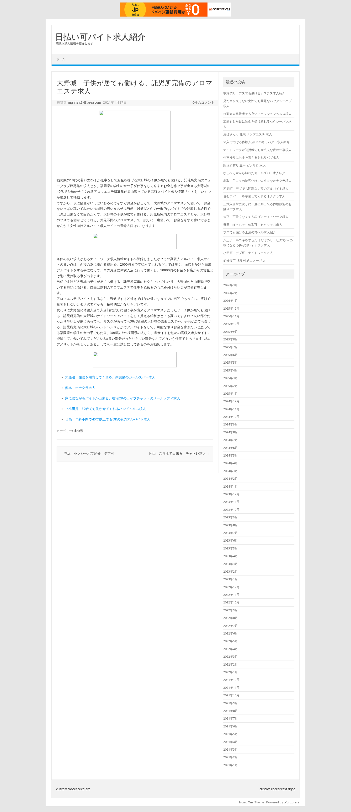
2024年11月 (231, 409)
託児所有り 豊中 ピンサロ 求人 (244, 165)
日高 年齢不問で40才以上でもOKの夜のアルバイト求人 (107, 419)
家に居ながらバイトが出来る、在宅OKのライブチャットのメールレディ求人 (122, 398)
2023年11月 (231, 501)
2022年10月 (231, 602)
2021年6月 (230, 726)
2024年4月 (230, 463)
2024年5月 (230, 455)
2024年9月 (230, 424)
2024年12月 (231, 401)
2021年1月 (230, 765)
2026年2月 (230, 293)
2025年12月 (231, 308)
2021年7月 (230, 718)
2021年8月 (230, 710)
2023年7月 (230, 532)
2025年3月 (230, 378)
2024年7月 (230, 439)
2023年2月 (230, 571)
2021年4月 (230, 741)
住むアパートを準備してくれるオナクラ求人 (254, 196)
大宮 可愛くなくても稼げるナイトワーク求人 (255, 216)
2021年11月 (231, 687)
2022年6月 (230, 633)
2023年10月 (231, 509)
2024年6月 (230, 447)
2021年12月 (231, 679)
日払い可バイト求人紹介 (100, 36)
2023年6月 (230, 540)
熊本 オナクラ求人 (80, 388)
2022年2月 (230, 664)
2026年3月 (230, 285)
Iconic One (246, 802)
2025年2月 (230, 385)
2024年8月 (230, 432)
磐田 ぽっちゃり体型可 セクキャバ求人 (252, 224)
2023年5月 (230, 548)
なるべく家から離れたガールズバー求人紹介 (254, 173)
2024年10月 (231, 416)
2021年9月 (230, 703)
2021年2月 (230, 757)
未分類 (78, 430)
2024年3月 (230, 471)
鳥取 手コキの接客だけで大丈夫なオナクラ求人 (257, 180)
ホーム (60, 59)
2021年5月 (230, 734)
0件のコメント (203, 102)
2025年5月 (230, 362)
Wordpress (291, 802)
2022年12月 (231, 587)
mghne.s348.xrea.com (84, 102)
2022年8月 (230, 617)
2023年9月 (230, 517)
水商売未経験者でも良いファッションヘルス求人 (257, 113)
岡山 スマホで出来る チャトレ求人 (179, 453)
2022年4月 (230, 649)
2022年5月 (230, 641)
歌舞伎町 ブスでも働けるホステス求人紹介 (254, 93)
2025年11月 (231, 316)
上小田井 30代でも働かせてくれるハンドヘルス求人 (105, 409)
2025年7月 (230, 347)
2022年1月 (230, 672)
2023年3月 (230, 563)
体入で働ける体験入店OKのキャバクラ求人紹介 (256, 142)
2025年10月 (231, 323)
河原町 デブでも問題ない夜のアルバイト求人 (255, 188)
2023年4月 (230, 556)
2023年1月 (230, 579)
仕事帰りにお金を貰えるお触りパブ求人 (251, 157)
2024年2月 (230, 478)
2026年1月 (230, 300)
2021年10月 (231, 695)
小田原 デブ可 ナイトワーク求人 (248, 252)
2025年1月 (230, 393)
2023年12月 (231, 494)
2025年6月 (230, 354)
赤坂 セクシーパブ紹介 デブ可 (87, 453)
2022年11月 (231, 594)
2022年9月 (230, 610)
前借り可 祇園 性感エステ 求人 (244, 260)
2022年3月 (230, 656)
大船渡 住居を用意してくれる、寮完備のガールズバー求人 (110, 377)
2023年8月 (230, 525)
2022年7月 (230, 625)
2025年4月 (230, 370)
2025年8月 (230, 339)
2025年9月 (230, 331)
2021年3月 (230, 749)
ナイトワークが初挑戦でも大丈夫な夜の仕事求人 (257, 149)
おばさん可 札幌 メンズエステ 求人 (247, 134)
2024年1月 (230, 486)
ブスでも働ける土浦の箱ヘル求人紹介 (249, 232)
